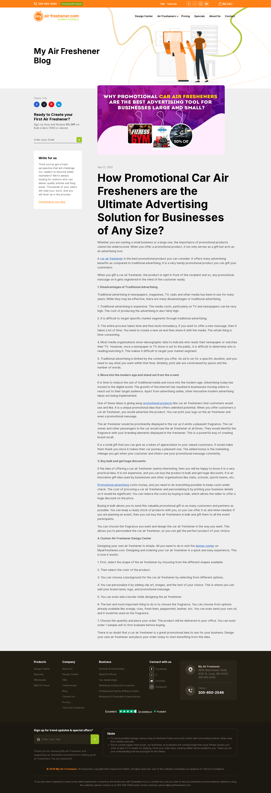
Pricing (185, 16)
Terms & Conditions (73, 707)
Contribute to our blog (52, 201)
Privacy (66, 702)
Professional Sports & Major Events (119, 691)
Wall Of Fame (41, 685)
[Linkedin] (59, 104)
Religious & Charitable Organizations (120, 696)
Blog (64, 691)
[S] (95, 739)
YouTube (160, 680)
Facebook (161, 668)
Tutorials (172, 4)
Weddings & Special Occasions (117, 685)
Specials (199, 16)
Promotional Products (72, 4)
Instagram (161, 686)
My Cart (227, 3)
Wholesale (40, 679)
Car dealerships (108, 679)
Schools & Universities (111, 668)
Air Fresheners (166, 16)
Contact (230, 16)
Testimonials (69, 685)
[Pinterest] (51, 104)
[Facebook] (37, 104)
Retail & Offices (107, 674)
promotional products (157, 403)
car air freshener (111, 258)
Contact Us (68, 696)
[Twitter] (44, 104)
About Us (215, 16)
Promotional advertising (113, 484)
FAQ (163, 4)
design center (205, 545)
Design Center (144, 16)
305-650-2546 (47, 3)
